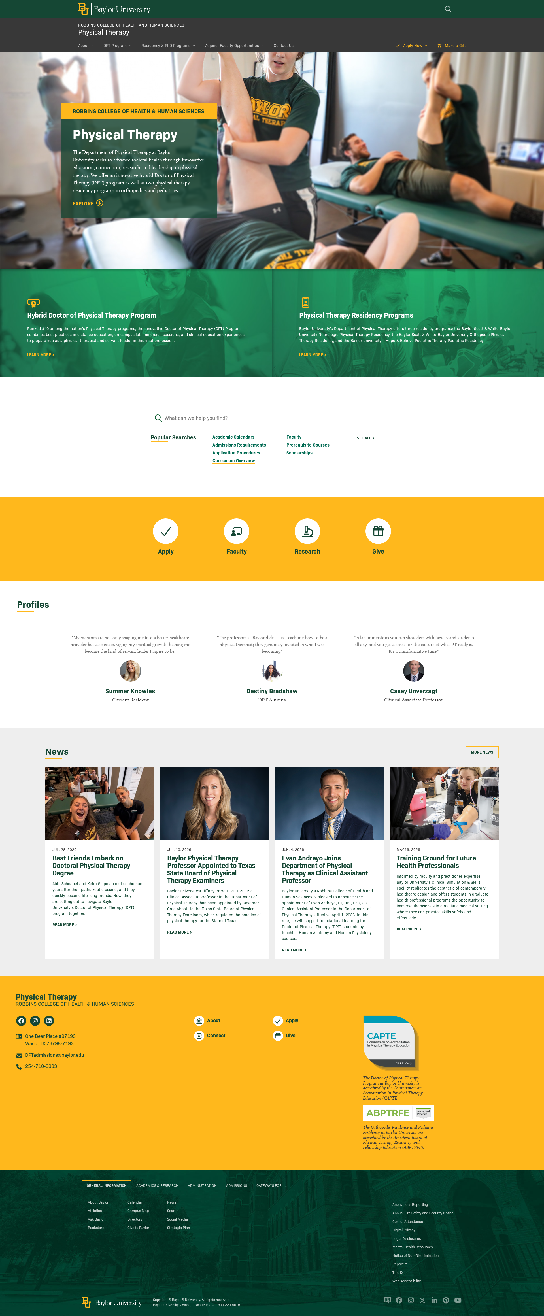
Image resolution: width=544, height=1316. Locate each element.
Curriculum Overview (233, 460)
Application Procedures (236, 452)
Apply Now (412, 45)
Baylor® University (186, 1299)
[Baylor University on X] (421, 1302)
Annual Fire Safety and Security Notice (423, 1212)
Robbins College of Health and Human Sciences (131, 25)
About (83, 45)
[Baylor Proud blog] (386, 1302)
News (171, 1201)
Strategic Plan (178, 1227)
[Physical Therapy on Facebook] (21, 1020)
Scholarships (299, 452)
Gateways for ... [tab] (271, 1185)
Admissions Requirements (239, 444)
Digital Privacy (403, 1229)
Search (172, 1210)
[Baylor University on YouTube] (456, 1302)
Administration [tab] (202, 1185)
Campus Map (138, 1210)
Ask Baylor (96, 1218)
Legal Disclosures (406, 1238)
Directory (135, 1218)
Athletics (95, 1210)
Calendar (135, 1201)
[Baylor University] (113, 9)
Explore (83, 203)
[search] (449, 9)
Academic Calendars (233, 436)
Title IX (397, 1272)
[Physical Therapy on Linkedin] (49, 1020)
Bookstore (96, 1227)
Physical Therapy (103, 31)
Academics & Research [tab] (157, 1185)
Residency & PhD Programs (165, 45)
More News (482, 752)
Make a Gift (455, 45)
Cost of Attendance (407, 1221)
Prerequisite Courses (308, 444)
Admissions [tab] (236, 1185)
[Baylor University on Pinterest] (445, 1302)
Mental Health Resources (412, 1246)
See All (364, 438)
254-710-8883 (41, 1065)
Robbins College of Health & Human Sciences (75, 1003)
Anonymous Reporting (410, 1204)
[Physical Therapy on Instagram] (35, 1020)
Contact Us (284, 45)
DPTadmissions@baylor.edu (54, 1054)
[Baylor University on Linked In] (433, 1302)
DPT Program (115, 45)
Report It (399, 1263)
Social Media (177, 1218)
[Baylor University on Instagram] (410, 1302)
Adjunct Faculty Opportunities (232, 45)
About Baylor (98, 1201)
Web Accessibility (406, 1280)
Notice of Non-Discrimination (415, 1255)
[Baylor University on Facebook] (398, 1302)
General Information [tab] (107, 1185)
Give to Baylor (138, 1227)
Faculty (293, 436)
